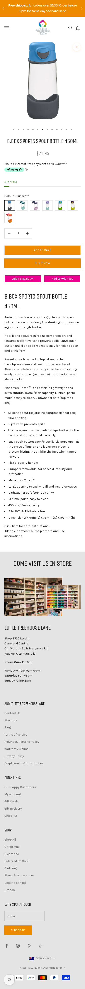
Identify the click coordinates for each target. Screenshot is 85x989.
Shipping (10, 816)
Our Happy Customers (20, 787)
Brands (9, 890)
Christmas (12, 847)
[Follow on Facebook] (6, 946)
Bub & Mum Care (16, 861)
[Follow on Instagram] (18, 946)
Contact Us (12, 713)
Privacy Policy (14, 756)
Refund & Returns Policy (21, 742)
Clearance (11, 854)
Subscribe (18, 930)
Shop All (10, 839)
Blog (7, 727)
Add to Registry (23, 279)
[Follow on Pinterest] (29, 946)
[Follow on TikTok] (40, 946)
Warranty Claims (16, 749)
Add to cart (42, 250)
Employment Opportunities (23, 763)
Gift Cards (11, 801)
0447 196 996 (23, 662)
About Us (10, 720)
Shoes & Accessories (19, 875)
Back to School (15, 883)
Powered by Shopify (56, 967)
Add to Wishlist (62, 279)
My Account (12, 794)
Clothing (10, 868)
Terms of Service (15, 734)
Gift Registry (13, 808)
